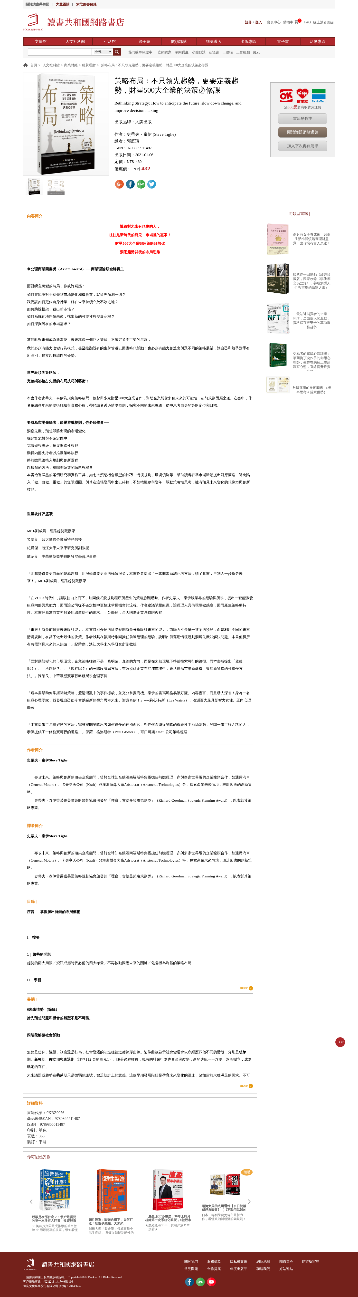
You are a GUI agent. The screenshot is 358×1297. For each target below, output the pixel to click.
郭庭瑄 (133, 141)
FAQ (307, 22)
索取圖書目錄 (86, 4)
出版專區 (248, 41)
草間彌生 (181, 52)
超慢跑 (214, 52)
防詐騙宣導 (310, 1261)
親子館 (144, 41)
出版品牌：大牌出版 (133, 122)
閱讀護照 (213, 41)
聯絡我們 (263, 1269)
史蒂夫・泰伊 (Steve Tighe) (151, 134)
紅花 (256, 52)
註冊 (248, 22)
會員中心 (274, 22)
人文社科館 (75, 41)
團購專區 (286, 1261)
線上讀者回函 (323, 22)
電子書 (283, 41)
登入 (258, 22)
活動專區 (317, 41)
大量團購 (63, 4)
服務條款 (214, 1261)
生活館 (110, 41)
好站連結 (286, 1269)
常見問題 (191, 1269)
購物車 (288, 22)
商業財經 (71, 65)
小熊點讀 (199, 52)
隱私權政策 (238, 1261)
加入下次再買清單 (302, 146)
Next (249, 1202)
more (244, 988)
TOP (340, 1042)
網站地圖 (263, 1261)
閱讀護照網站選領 (302, 132)
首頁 (33, 65)
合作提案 (214, 1269)
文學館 (41, 41)
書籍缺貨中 (302, 118)
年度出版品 (238, 1269)
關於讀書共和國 (37, 4)
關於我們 (191, 1261)
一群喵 (228, 52)
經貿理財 (89, 65)
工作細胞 (243, 52)
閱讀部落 (179, 41)
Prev (31, 1202)
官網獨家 (164, 52)
